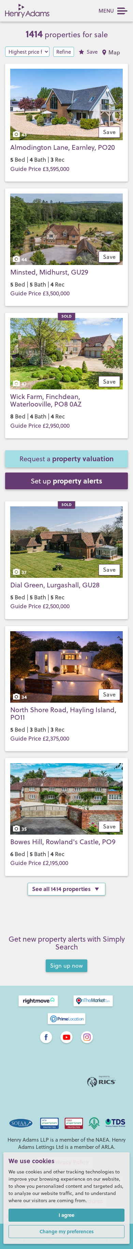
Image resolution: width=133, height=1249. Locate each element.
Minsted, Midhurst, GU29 (49, 272)
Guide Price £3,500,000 (40, 293)
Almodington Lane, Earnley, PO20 (62, 147)
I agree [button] (66, 1214)
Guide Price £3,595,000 (39, 169)
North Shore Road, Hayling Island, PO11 (63, 713)
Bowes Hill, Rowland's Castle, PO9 (63, 842)
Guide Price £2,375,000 (39, 738)
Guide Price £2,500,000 (40, 606)
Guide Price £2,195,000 (39, 863)
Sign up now (66, 965)
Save (92, 51)
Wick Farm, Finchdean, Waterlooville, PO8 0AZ (46, 400)
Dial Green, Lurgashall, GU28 (55, 585)
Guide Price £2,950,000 (40, 426)
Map (114, 52)
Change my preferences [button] (67, 1231)
